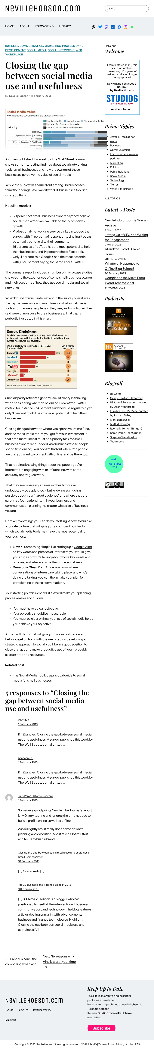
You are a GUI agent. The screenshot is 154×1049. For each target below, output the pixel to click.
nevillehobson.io (132, 1004)
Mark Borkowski (120, 419)
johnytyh (23, 720)
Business (11, 46)
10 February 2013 (28, 861)
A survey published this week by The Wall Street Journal (45, 159)
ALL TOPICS (112, 198)
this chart (44, 318)
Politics (114, 167)
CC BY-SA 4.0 (89, 1044)
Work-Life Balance (121, 189)
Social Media (37, 50)
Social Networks (61, 50)
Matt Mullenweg (120, 424)
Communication (31, 46)
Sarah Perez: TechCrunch (126, 433)
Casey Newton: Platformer (126, 398)
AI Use (129, 1044)
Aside (113, 141)
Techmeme (117, 441)
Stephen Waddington (123, 437)
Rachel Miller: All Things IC (126, 428)
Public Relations (119, 171)
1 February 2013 (28, 724)
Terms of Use (106, 1044)
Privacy (120, 1044)
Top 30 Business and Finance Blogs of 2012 (44, 884)
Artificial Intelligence (122, 137)
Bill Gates (115, 393)
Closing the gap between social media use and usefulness (48, 75)
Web (78, 50)
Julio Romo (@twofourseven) (35, 796)
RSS (137, 1044)
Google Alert (83, 547)
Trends (114, 184)
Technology (117, 180)
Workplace (14, 54)
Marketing (53, 46)
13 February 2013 (28, 889)
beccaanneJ (25, 758)
